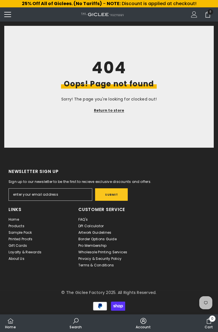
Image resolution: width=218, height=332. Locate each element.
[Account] (194, 14)
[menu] (7, 14)
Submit (111, 195)
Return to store (109, 110)
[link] (75, 323)
